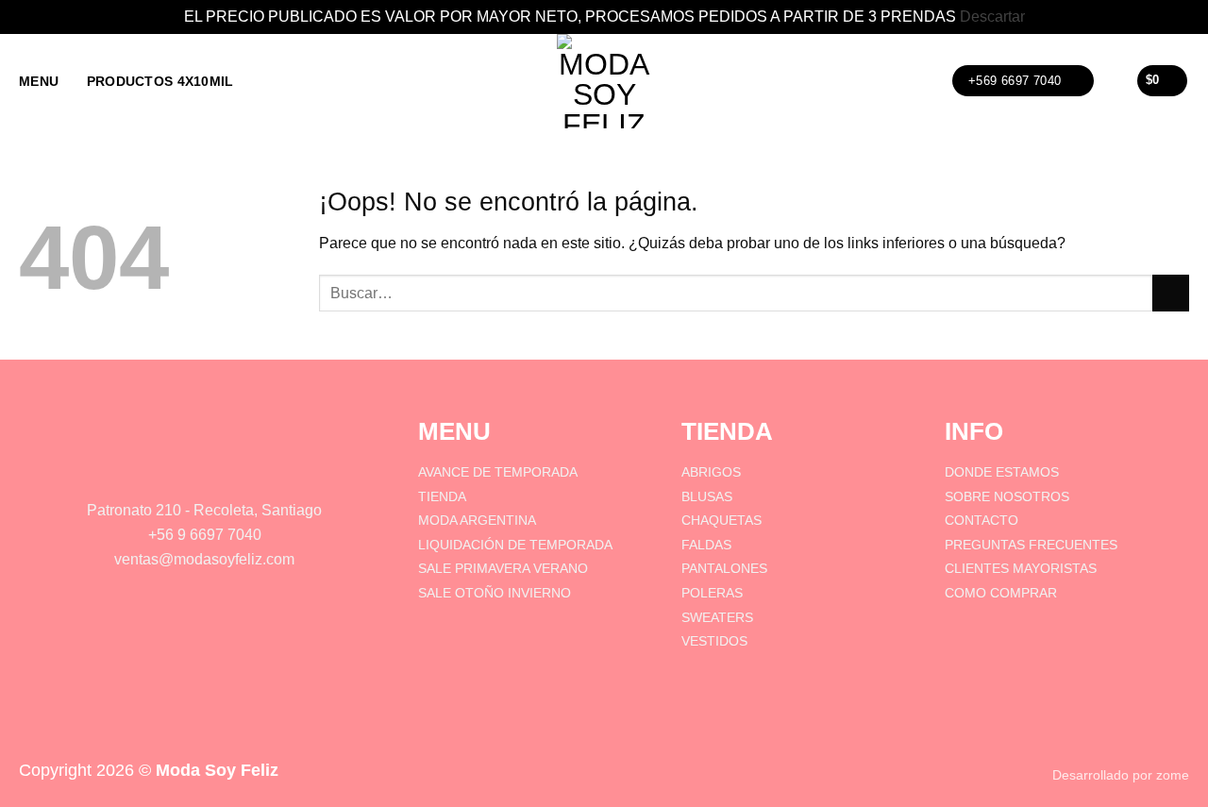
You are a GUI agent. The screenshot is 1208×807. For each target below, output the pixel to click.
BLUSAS (706, 496)
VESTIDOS (714, 640)
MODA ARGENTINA (477, 520)
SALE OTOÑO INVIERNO (494, 592)
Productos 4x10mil (160, 81)
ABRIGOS (711, 471)
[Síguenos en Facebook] (177, 469)
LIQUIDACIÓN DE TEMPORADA (515, 544)
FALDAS (706, 544)
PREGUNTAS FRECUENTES (1031, 544)
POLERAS (712, 592)
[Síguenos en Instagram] (231, 469)
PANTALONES (724, 568)
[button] (1114, 80)
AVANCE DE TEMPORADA (499, 471)
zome (1172, 774)
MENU (39, 81)
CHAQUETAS (721, 520)
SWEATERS (717, 617)
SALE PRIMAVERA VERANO (503, 568)
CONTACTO (981, 520)
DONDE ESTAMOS (1002, 471)
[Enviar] (1170, 293)
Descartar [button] (992, 16)
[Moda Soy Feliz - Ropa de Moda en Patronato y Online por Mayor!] (604, 81)
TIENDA (442, 496)
